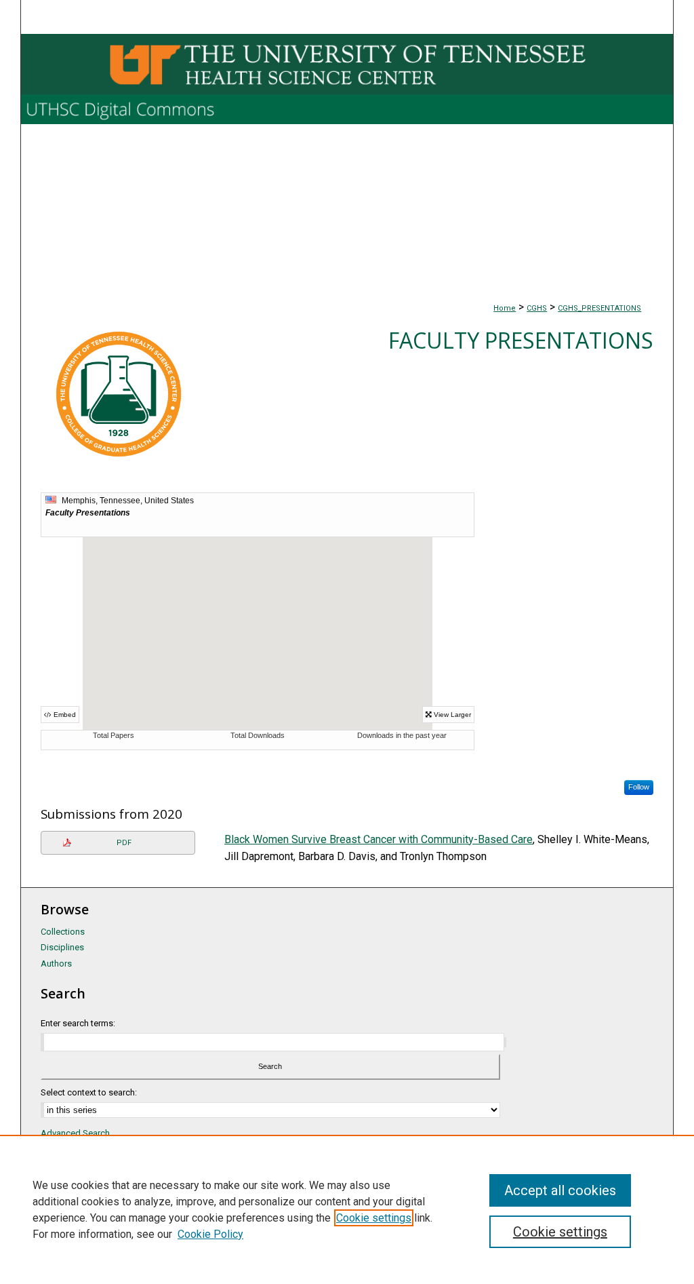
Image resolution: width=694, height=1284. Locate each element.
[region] (347, 1209)
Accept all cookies (560, 1190)
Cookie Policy (210, 1234)
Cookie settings (373, 1217)
